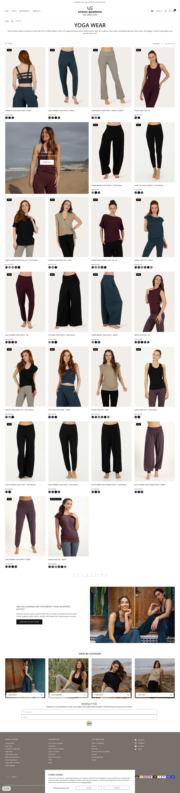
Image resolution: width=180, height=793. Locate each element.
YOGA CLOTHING (11, 739)
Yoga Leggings (57, 695)
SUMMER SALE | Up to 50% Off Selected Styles (90, 2)
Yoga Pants (12, 695)
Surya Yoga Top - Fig (142, 111)
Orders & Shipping (98, 743)
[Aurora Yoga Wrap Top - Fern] (68, 227)
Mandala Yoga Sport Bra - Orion (18, 111)
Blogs (50, 763)
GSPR (50, 760)
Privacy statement (97, 757)
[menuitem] (8, 11)
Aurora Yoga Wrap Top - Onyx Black (19, 410)
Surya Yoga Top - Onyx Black (145, 410)
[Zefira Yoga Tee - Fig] (154, 302)
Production (52, 746)
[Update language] (153, 11)
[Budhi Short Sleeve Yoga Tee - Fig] (111, 227)
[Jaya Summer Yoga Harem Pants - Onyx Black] (111, 451)
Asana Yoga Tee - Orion (143, 260)
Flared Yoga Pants (11, 760)
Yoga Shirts (99, 695)
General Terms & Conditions (101, 752)
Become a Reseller (54, 757)
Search (94, 760)
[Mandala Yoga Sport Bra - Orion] (25, 77)
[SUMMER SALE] (47, 158)
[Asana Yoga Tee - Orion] (154, 227)
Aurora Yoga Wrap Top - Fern (60, 260)
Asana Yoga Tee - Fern (100, 410)
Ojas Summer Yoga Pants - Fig (16, 335)
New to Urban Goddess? (56, 749)
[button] (29, 621)
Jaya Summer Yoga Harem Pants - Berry (149, 485)
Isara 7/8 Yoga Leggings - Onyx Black (148, 185)
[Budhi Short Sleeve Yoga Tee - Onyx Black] (25, 227)
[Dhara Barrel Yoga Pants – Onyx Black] (111, 152)
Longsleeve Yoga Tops (12, 749)
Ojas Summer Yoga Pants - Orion (61, 111)
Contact (94, 754)
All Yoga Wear (9, 743)
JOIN (89, 723)
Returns (94, 746)
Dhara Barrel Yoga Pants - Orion (104, 335)
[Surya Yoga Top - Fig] (154, 77)
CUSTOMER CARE (98, 739)
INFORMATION (53, 739)
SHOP (14, 11)
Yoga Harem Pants (11, 754)
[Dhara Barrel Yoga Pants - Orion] (111, 302)
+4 (154, 267)
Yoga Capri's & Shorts (12, 763)
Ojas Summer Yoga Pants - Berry (18, 559)
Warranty (95, 749)
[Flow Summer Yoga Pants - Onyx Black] (25, 451)
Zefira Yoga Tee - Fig (142, 335)
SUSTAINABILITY (24, 11)
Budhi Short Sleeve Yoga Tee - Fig (104, 260)
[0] (173, 11)
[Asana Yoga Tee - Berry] (68, 526)
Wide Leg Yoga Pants (12, 757)
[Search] (170, 11)
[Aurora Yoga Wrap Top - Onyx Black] (25, 377)
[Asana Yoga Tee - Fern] (111, 377)
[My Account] (166, 11)
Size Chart (51, 754)
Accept (88, 788)
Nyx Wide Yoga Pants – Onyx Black (61, 335)
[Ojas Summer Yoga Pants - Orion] (68, 77)
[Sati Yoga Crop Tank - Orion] (68, 377)
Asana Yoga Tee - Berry (57, 560)
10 (101, 574)
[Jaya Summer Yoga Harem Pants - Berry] (154, 451)
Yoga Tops (141, 695)
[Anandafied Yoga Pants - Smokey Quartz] (111, 77)
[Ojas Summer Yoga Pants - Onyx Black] (68, 451)
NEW (6, 11)
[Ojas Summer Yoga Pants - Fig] (25, 302)
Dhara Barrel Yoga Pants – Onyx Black (106, 185)
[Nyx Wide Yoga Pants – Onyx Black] (68, 302)
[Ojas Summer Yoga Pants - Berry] (25, 526)
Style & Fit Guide (53, 752)
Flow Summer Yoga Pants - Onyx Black (20, 485)
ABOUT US (36, 11)
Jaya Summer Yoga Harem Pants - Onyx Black (109, 485)
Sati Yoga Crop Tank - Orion (59, 410)
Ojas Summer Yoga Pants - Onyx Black (63, 485)
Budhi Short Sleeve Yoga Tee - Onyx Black (21, 260)
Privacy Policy (86, 782)
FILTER (10, 43)
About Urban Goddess (55, 743)
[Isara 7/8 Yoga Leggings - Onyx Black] (154, 152)
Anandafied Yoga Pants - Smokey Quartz (107, 111)
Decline (117, 788)
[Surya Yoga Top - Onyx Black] (154, 377)
